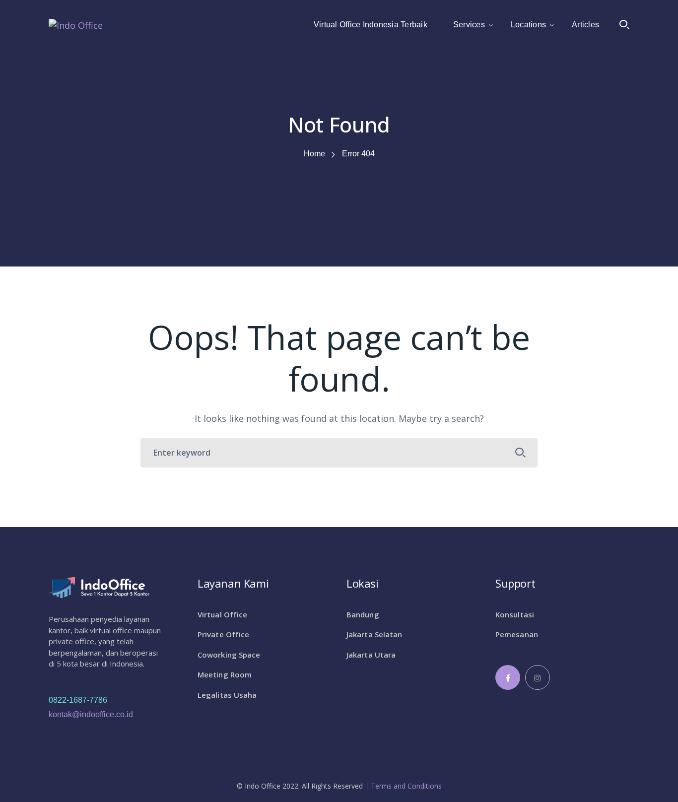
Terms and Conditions (406, 786)
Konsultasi (514, 614)
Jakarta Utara (371, 655)
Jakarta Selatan (374, 634)
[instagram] (537, 677)
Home (314, 153)
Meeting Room (225, 674)
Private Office (223, 634)
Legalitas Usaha (227, 695)
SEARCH (520, 452)
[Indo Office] (76, 24)
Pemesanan (516, 634)
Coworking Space (229, 655)
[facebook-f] (507, 677)
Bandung (362, 614)
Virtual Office (222, 614)
